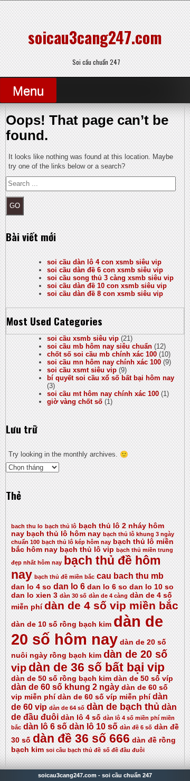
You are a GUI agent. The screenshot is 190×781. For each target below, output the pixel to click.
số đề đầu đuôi (124, 750)
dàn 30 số (73, 595)
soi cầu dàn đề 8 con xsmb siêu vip (105, 294)
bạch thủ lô (61, 526)
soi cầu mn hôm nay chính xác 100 (104, 362)
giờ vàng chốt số (74, 402)
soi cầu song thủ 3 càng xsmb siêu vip (110, 278)
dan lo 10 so (151, 587)
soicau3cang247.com (95, 37)
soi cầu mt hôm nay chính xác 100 (103, 394)
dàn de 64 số (66, 708)
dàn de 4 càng (108, 595)
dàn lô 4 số (81, 717)
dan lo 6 (69, 586)
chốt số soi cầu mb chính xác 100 (102, 354)
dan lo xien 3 (34, 595)
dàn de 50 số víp (143, 679)
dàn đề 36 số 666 (81, 738)
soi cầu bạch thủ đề (73, 750)
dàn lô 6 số (45, 726)
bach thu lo (27, 526)
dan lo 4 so (31, 587)
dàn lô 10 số (93, 726)
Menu (28, 91)
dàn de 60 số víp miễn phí (104, 697)
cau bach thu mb (130, 575)
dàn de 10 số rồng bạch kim (61, 624)
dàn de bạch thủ (123, 706)
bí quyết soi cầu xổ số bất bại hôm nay (110, 378)
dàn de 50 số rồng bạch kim (61, 679)
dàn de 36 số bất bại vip (96, 667)
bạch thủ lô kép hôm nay (76, 542)
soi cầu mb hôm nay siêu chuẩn (99, 346)
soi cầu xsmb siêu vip (83, 338)
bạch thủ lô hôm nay (63, 534)
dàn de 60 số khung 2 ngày (65, 687)
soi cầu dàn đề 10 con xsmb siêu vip (107, 286)
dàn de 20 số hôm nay (87, 630)
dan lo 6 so (107, 587)
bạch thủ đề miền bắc (64, 577)
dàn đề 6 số (136, 727)
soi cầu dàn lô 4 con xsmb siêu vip (104, 262)
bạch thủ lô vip (87, 549)
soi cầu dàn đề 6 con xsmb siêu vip (105, 270)
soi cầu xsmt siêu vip (82, 370)
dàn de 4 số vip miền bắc (111, 605)
